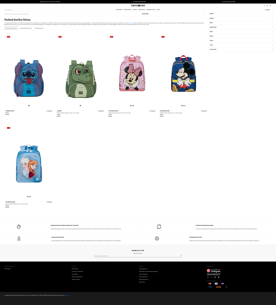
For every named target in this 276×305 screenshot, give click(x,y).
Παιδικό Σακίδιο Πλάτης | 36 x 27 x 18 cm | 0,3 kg (119, 112)
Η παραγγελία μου (143, 268)
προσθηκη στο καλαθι (29, 118)
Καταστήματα (7, 268)
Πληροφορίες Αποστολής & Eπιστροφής (148, 271)
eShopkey (66, 295)
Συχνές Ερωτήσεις (143, 276)
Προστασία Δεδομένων (77, 276)
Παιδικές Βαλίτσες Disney (26, 28)
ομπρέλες (130, 23)
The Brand (267, 9)
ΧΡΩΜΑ (212, 18)
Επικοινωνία (142, 282)
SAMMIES (59, 110)
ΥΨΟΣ (211, 45)
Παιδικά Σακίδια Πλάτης (11, 28)
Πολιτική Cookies (76, 279)
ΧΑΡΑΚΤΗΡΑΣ (213, 27)
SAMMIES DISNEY (9, 110)
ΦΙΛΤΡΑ (212, 13)
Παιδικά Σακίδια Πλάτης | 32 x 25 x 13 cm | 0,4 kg (68, 112)
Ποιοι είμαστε (75, 268)
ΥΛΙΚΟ (211, 31)
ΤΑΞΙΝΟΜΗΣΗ (145, 13)
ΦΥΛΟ (211, 22)
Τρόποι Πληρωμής (143, 274)
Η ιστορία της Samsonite (77, 271)
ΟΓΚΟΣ (211, 40)
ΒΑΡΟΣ (211, 36)
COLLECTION (213, 49)
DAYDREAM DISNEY (113, 110)
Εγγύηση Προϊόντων (143, 279)
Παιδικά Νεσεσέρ (39, 28)
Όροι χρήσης (75, 274)
